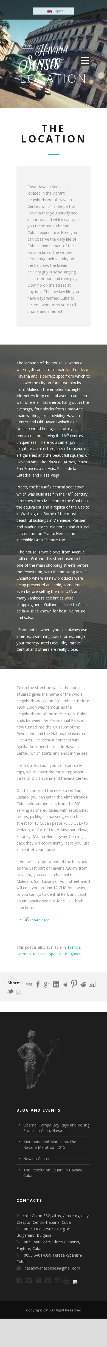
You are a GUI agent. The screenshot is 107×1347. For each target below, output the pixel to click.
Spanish (56, 953)
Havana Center (36, 1158)
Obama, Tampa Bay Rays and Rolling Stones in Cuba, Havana (56, 1127)
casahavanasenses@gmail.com (52, 1268)
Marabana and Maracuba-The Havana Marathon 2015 (49, 1144)
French (74, 947)
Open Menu (85, 60)
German (23, 953)
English (57, 11)
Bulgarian (73, 953)
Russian (40, 953)
